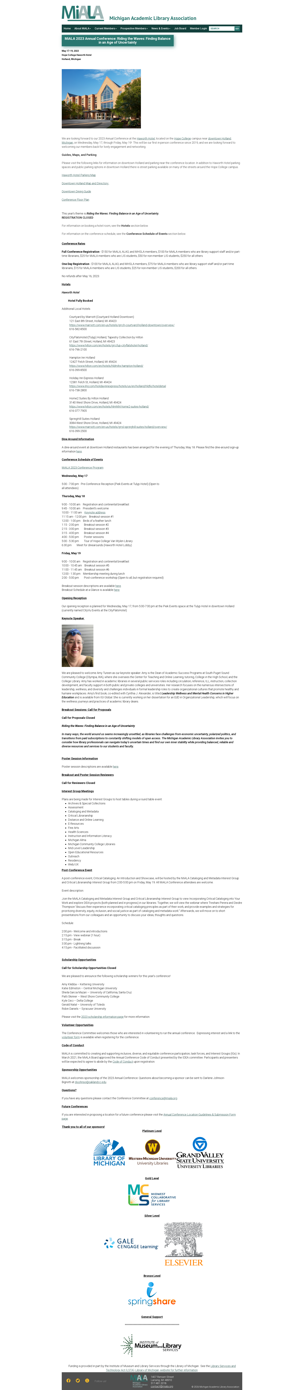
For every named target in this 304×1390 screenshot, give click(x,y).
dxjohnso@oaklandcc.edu (90, 1082)
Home (67, 28)
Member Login (198, 28)
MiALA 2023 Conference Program (82, 467)
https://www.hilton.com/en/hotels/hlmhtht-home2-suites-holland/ (109, 406)
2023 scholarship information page (102, 1016)
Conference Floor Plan (75, 199)
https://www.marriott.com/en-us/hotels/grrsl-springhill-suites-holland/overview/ (118, 427)
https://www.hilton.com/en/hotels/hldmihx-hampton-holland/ (106, 365)
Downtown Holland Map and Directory (85, 183)
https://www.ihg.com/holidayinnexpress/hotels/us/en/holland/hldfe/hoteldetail (117, 386)
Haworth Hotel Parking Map (79, 175)
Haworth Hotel (146, 138)
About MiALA (81, 28)
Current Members (105, 28)
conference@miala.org (163, 1098)
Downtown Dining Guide (76, 191)
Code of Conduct (123, 1061)
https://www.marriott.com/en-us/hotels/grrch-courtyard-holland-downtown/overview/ (121, 325)
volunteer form (71, 1037)
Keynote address (94, 512)
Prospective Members (133, 28)
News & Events (160, 28)
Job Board (180, 28)
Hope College (182, 138)
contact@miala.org (162, 1386)
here (79, 451)
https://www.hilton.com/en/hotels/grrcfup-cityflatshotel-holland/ (108, 345)
